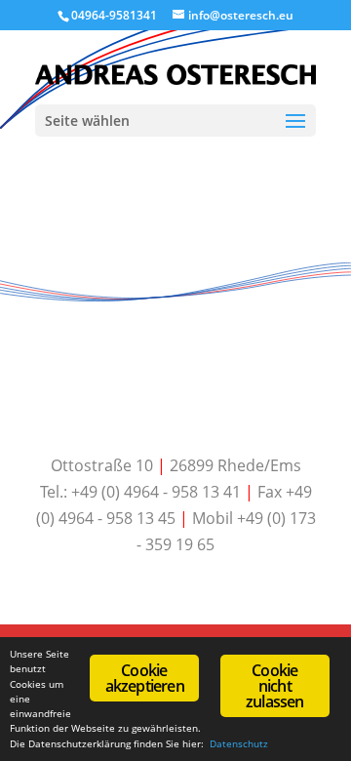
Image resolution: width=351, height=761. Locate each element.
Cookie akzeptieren (144, 678)
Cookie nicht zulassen (275, 686)
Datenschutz (239, 743)
